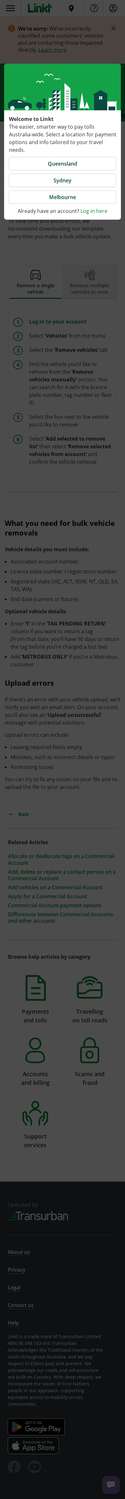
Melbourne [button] (62, 197)
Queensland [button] (62, 163)
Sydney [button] (62, 180)
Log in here (93, 211)
